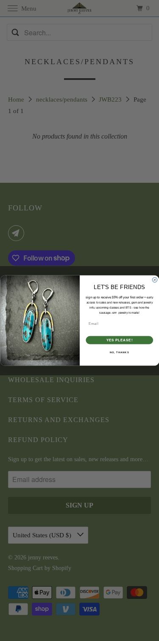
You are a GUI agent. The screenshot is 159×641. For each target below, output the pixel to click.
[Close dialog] (154, 280)
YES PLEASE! (119, 340)
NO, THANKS (119, 352)
